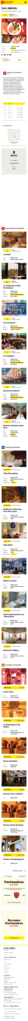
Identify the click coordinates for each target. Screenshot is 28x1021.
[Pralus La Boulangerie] (14, 851)
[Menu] (25, 2)
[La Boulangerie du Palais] (14, 718)
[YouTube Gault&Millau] (16, 1006)
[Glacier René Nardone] (14, 817)
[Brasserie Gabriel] (14, 384)
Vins (5, 962)
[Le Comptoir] (14, 350)
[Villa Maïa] (14, 539)
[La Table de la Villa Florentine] (14, 281)
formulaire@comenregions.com (12, 1002)
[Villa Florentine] (14, 468)
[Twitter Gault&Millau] (9, 1006)
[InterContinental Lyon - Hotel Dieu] (14, 609)
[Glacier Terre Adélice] (14, 785)
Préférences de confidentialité (12, 1013)
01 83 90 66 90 (8, 1000)
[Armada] (14, 247)
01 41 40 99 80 (13, 982)
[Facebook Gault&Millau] (4, 1006)
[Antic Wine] (14, 684)
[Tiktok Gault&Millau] (13, 1006)
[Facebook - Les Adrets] (10, 54)
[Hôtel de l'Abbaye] (14, 643)
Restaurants (7, 959)
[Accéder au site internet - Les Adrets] (5, 54)
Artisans (6, 972)
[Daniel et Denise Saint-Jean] (14, 420)
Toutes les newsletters (10, 1011)
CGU (5, 954)
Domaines (6, 968)
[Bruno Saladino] (14, 753)
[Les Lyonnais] (14, 316)
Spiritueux (6, 966)
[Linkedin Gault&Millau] (11, 1006)
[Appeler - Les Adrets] (3, 54)
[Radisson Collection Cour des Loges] (14, 503)
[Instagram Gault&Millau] (7, 1006)
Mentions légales (8, 952)
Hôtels (5, 970)
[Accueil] (9, 1)
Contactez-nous (8, 984)
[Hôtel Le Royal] (14, 574)
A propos (6, 950)
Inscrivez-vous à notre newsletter (13, 1009)
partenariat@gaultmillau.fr (11, 994)
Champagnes (7, 964)
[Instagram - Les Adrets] (8, 54)
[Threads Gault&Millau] (18, 1006)
